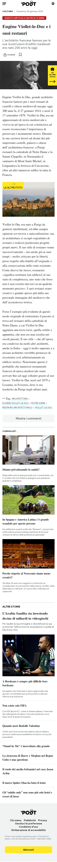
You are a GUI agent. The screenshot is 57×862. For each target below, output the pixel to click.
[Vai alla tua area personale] (53, 3)
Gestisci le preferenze (28, 823)
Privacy (42, 820)
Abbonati (28, 849)
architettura (20, 398)
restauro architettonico (17, 407)
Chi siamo (15, 820)
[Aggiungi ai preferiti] (20, 54)
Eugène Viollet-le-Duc (15, 403)
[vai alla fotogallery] (28, 199)
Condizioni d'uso (28, 826)
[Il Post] (28, 3)
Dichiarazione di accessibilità (28, 830)
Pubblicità (30, 820)
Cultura (7, 11)
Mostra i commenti (28, 418)
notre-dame (38, 403)
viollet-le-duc (43, 407)
